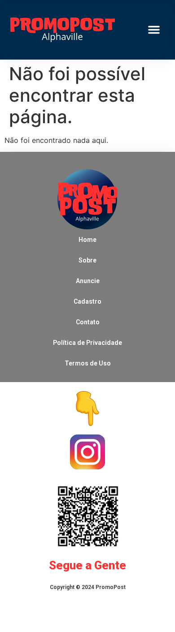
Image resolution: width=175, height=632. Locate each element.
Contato (88, 322)
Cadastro (87, 301)
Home (87, 239)
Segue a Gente (87, 565)
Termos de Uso (88, 363)
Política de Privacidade (87, 342)
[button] (153, 29)
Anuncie (88, 280)
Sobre (87, 260)
